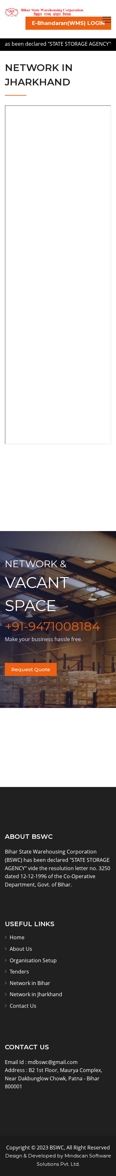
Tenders (19, 971)
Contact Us (23, 1005)
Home (17, 937)
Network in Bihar (30, 983)
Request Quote (30, 669)
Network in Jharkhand (36, 994)
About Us (21, 948)
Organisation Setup (33, 960)
